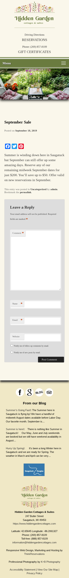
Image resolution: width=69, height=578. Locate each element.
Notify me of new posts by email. (27, 352)
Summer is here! (15, 429)
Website (16, 336)
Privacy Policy (34, 573)
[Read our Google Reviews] (29, 392)
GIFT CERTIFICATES (34, 52)
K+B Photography (50, 561)
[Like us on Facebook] (20, 392)
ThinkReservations (34, 554)
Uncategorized (38, 189)
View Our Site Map (47, 569)
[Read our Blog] (39, 392)
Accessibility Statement (22, 569)
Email (17, 320)
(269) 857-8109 (38, 46)
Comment (18, 233)
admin (53, 189)
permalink (25, 192)
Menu (7, 63)
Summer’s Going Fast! (18, 410)
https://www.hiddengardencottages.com (34, 523)
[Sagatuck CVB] (34, 476)
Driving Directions (34, 34)
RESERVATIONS (34, 40)
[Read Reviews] (49, 392)
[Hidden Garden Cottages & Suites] (34, 26)
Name (17, 304)
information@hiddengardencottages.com (34, 542)
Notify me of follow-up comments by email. (31, 346)
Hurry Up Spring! (15, 448)
